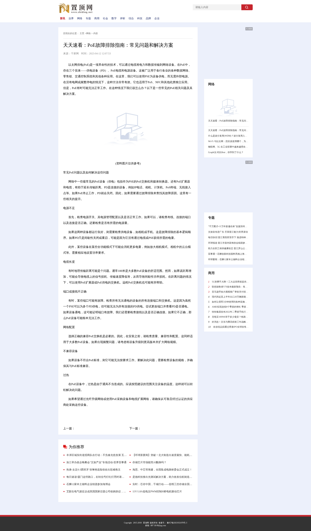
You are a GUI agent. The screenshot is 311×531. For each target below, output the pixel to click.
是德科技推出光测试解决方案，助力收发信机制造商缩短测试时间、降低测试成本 (162, 477)
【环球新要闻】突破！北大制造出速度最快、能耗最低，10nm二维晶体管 (162, 455)
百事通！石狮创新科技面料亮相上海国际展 (228, 254)
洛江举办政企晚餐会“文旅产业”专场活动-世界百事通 (96, 462)
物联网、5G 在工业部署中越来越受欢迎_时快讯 (228, 147)
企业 (157, 18)
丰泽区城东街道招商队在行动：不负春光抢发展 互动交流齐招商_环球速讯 (96, 455)
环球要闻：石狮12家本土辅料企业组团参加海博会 (228, 259)
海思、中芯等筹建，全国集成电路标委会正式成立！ (162, 469)
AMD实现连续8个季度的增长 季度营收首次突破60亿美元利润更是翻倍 (230, 307)
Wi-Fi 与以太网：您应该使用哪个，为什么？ (228, 141)
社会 (105, 18)
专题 (88, 18)
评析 (122, 18)
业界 (71, 18)
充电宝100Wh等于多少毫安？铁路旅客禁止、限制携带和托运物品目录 (230, 317)
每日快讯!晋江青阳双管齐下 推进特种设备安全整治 (228, 237)
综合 (131, 18)
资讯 (62, 18)
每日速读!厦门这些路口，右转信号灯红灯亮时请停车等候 (96, 477)
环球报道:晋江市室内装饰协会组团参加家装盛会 (228, 243)
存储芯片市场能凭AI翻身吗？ (149, 462)
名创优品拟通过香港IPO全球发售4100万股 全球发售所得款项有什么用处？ (231, 327)
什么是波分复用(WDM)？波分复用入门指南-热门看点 (228, 136)
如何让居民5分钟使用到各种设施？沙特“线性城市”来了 (230, 302)
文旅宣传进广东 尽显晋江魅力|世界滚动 (228, 232)
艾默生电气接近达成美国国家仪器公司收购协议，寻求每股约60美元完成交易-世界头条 (96, 491)
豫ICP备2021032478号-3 (176, 523)
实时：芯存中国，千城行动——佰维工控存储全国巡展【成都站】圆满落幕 (162, 484)
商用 (96, 18)
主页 (82, 33)
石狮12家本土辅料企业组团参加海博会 (88, 484)
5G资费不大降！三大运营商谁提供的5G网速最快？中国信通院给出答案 (230, 282)
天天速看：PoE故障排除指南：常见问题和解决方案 (228, 121)
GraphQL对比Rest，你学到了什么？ (225, 152)
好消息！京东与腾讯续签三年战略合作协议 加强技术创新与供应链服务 (230, 322)
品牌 (148, 18)
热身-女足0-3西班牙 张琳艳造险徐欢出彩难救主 (93, 469)
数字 (114, 18)
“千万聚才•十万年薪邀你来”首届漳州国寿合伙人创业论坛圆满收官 (228, 226)
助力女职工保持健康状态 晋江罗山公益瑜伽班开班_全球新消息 (228, 248)
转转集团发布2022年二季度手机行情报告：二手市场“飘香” (230, 312)
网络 (79, 18)
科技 (139, 18)
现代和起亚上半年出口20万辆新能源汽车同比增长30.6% (230, 297)
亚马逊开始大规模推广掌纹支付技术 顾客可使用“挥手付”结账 (230, 292)
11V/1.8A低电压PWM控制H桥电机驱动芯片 (157, 491)
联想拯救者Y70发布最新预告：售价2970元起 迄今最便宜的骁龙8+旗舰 (230, 287)
